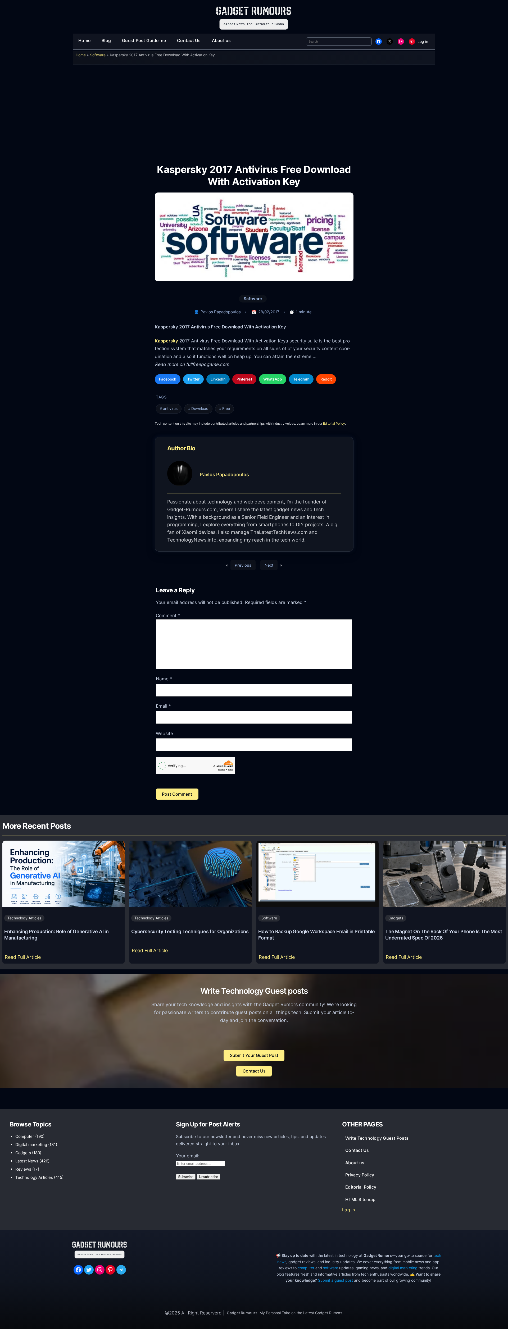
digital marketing (403, 1268)
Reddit (326, 379)
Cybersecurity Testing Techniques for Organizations (190, 931)
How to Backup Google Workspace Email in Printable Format (316, 934)
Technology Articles (24, 918)
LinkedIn (218, 379)
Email (163, 706)
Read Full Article (24, 959)
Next (269, 565)
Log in (423, 41)
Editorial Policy (334, 423)
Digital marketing (31, 1144)
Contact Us (254, 1071)
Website (164, 733)
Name (164, 678)
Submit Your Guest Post (254, 1055)
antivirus (170, 408)
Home (81, 55)
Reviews (23, 1169)
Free (226, 408)
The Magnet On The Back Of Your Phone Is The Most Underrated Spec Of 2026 (443, 934)
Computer (24, 1136)
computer (306, 1268)
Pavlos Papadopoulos (221, 311)
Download (199, 408)
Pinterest (244, 379)
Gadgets (395, 918)
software (330, 1268)
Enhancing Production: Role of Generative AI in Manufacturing (56, 934)
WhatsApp (272, 379)
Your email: (187, 1155)
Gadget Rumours (242, 1312)
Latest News (26, 1160)
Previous (243, 565)
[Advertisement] (254, 111)
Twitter (193, 379)
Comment (168, 615)
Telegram (301, 379)
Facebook (167, 379)
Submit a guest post (335, 1280)
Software (98, 55)
